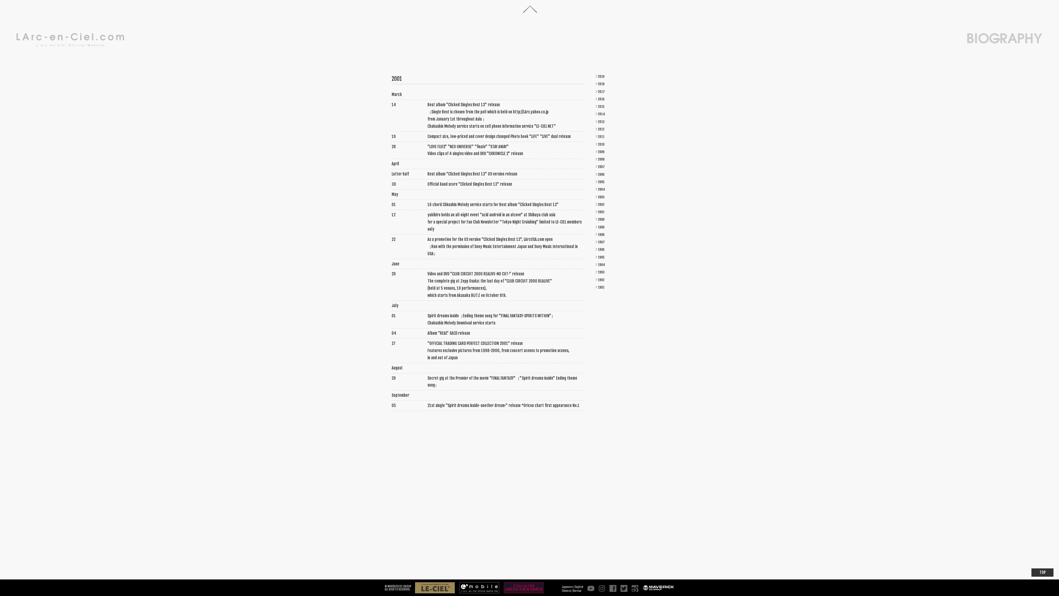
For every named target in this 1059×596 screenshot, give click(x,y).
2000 (601, 219)
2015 (601, 107)
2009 (601, 152)
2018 (601, 84)
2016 (601, 99)
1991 (601, 287)
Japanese (567, 587)
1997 (601, 242)
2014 (601, 114)
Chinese (566, 590)
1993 (601, 272)
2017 (601, 92)
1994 (601, 265)
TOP (1042, 572)
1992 (601, 280)
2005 (601, 182)
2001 (601, 212)
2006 (601, 174)
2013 (601, 122)
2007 (601, 167)
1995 (601, 257)
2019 (601, 76)
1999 (601, 227)
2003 (601, 197)
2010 (601, 144)
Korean (577, 590)
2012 (601, 129)
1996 (601, 250)
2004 (601, 189)
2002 (601, 205)
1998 (601, 235)
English (579, 587)
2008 (601, 159)
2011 (601, 137)
